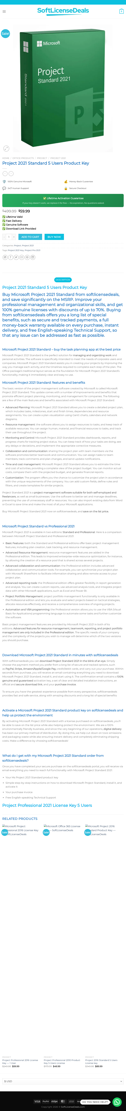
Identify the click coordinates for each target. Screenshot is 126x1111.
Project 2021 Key (16, 250)
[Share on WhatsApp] (5, 257)
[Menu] (4, 11)
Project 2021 (58, 158)
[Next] (123, 948)
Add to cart (30, 236)
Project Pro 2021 (32, 250)
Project (42, 158)
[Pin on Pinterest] (27, 257)
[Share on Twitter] (16, 257)
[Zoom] (6, 149)
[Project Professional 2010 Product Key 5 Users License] (63, 939)
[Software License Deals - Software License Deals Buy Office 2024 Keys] (63, 11)
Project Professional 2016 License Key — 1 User (20, 1061)
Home (5, 158)
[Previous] (2, 948)
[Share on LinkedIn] (32, 257)
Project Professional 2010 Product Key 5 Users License (62, 1061)
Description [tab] (63, 280)
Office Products (23, 158)
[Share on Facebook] (10, 257)
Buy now (54, 236)
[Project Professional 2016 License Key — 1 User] (21, 939)
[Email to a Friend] (21, 257)
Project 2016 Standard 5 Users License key (101, 1061)
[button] (117, 1102)
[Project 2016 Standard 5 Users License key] (104, 939)
